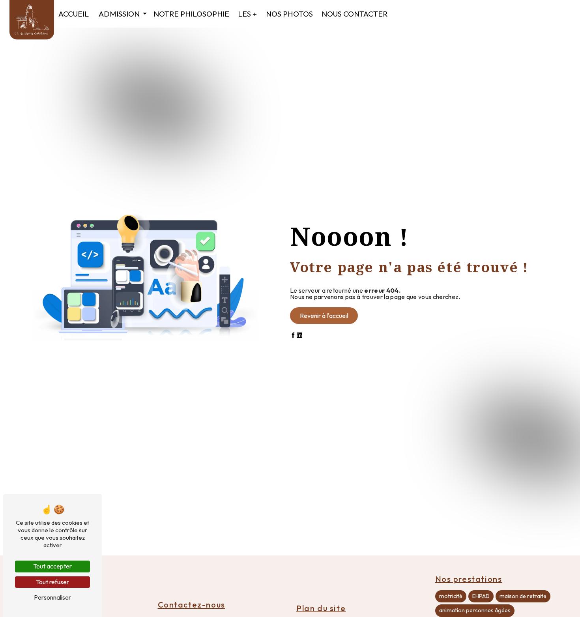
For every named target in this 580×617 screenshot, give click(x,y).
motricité (450, 596)
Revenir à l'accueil (324, 316)
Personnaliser (52, 597)
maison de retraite (523, 596)
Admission (119, 14)
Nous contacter (354, 14)
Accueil (73, 14)
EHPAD (481, 596)
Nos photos (289, 14)
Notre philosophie (191, 14)
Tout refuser (52, 582)
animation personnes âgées (475, 610)
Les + (247, 14)
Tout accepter (52, 566)
